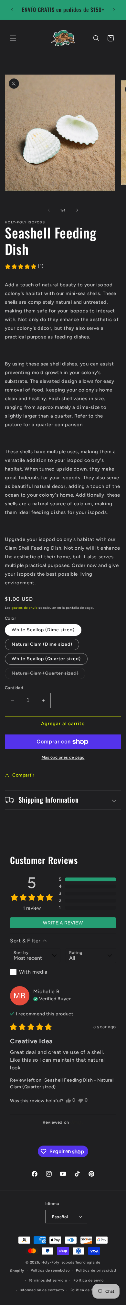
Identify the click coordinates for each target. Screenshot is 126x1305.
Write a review (63, 922)
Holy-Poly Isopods (57, 1262)
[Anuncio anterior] (12, 10)
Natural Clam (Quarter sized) (48, 674)
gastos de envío (25, 608)
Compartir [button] (23, 775)
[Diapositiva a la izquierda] (49, 210)
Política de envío (88, 1280)
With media (33, 972)
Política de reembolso (50, 1270)
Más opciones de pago (63, 757)
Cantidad (14, 687)
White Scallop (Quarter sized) (46, 659)
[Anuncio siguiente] (114, 10)
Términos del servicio (48, 1280)
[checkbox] (35, 972)
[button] (13, 38)
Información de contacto (42, 1290)
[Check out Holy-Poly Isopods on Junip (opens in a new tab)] (76, 1122)
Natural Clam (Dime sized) (42, 644)
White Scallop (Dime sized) (43, 630)
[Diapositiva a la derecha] (77, 210)
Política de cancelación (91, 1290)
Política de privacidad (96, 1270)
